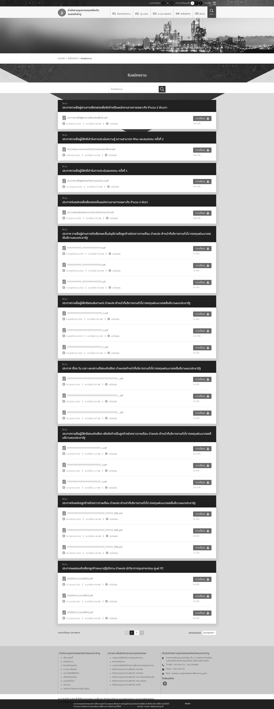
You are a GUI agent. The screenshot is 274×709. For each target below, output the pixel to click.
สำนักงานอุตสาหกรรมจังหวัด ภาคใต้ (126, 684)
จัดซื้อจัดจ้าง (185, 14)
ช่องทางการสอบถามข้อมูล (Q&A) (76, 688)
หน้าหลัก (61, 58)
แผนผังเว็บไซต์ (68, 681)
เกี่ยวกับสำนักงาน (124, 14)
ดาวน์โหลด (201, 118)
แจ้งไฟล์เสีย (114, 124)
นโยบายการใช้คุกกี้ (129, 706)
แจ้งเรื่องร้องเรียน (70, 677)
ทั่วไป (66, 103)
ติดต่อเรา (67, 684)
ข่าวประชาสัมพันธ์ (164, 14)
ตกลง (187, 703)
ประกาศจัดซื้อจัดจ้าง (71, 673)
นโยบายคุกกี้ (68, 657)
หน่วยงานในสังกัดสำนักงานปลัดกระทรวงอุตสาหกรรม (133, 665)
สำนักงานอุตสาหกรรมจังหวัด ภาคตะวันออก (129, 681)
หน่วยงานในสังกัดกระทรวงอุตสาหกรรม (127, 657)
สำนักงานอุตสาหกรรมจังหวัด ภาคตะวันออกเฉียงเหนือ (133, 677)
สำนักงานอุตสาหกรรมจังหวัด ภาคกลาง (127, 673)
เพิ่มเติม (202, 14)
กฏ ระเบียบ (143, 14)
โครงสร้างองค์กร (70, 665)
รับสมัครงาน (86, 58)
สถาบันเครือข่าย (118, 661)
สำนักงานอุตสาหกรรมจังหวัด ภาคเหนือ (127, 669)
